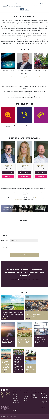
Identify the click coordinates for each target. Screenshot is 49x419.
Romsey (15, 398)
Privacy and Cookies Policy (44, 402)
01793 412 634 (8, 168)
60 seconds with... (8, 176)
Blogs (32, 399)
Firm (24, 394)
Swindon (15, 400)
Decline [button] (27, 9)
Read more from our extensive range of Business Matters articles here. (24, 77)
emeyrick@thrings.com (24, 170)
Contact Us (25, 401)
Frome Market (15, 410)
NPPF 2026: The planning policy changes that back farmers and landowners (12, 314)
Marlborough (17, 407)
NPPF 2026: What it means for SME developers (35, 315)
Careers (25, 398)
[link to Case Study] (8, 64)
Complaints (44, 395)
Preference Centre (44, 398)
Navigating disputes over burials (30, 367)
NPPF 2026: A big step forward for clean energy (8, 341)
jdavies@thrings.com (8, 170)
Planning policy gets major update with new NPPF (24, 341)
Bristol (15, 394)
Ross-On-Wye (16, 402)
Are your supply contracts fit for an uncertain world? (5, 365)
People (25, 392)
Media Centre (43, 406)
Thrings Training (33, 395)
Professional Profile (8, 172)
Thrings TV (34, 397)
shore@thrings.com (41, 170)
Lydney (15, 404)
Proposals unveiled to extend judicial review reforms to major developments (18, 363)
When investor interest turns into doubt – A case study (41, 340)
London (15, 396)
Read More (4, 318)
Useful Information (44, 393)
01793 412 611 (41, 168)
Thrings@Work (35, 392)
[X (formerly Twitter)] (2, 393)
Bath (14, 392)
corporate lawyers (9, 40)
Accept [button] (22, 9)
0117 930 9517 (24, 168)
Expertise (25, 396)
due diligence (25, 35)
